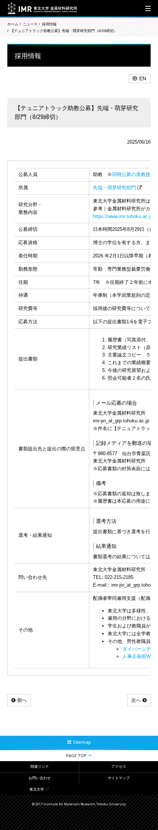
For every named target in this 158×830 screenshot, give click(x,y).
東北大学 (36, 789)
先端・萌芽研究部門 (114, 187)
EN (142, 78)
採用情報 (49, 24)
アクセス (118, 766)
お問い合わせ (40, 778)
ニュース (30, 24)
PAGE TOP (76, 755)
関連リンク (39, 766)
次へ (136, 700)
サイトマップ (119, 778)
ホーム (12, 24)
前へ (22, 700)
